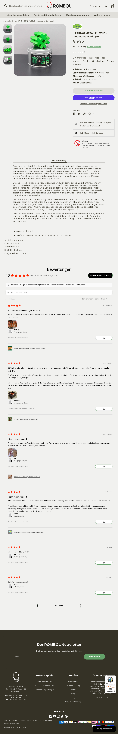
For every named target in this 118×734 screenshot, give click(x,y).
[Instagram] (58, 716)
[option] (40, 50)
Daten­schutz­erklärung (29, 720)
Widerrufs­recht (46, 720)
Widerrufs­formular (11, 724)
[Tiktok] (62, 716)
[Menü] (114, 676)
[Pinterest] (66, 716)
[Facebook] (50, 716)
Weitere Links (101, 15)
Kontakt (73, 690)
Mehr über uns (102, 697)
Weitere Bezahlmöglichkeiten (93, 104)
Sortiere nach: (87, 299)
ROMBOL (24, 727)
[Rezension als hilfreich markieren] (103, 338)
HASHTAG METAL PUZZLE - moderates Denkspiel (34, 21)
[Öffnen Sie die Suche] (5, 5)
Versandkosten (94, 47)
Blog (73, 694)
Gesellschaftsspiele (17, 15)
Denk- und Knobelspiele (46, 15)
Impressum (13, 720)
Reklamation (73, 682)
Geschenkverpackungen (44, 690)
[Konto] (106, 6)
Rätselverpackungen (76, 15)
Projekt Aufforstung (73, 702)
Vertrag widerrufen (104, 729)
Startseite (7, 21)
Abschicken (94, 656)
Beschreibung (59, 160)
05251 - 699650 (16, 698)
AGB (5, 720)
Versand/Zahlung (73, 686)
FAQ (73, 698)
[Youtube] (54, 716)
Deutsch (94, 6)
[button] (56, 275)
